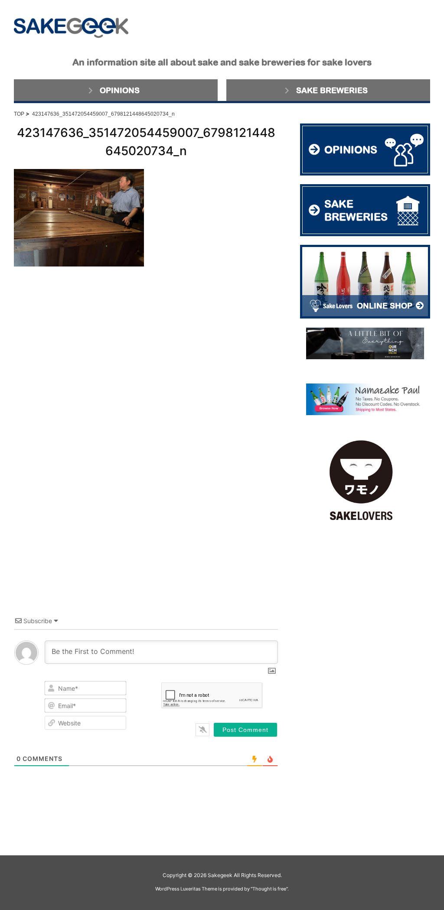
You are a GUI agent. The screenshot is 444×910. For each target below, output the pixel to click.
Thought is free (269, 889)
